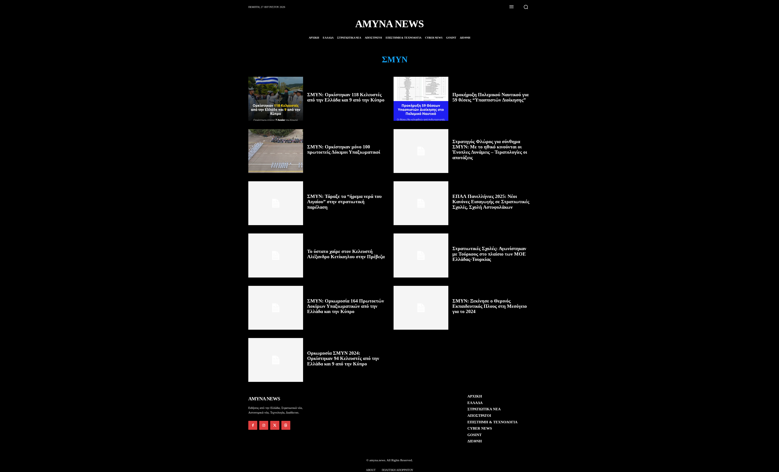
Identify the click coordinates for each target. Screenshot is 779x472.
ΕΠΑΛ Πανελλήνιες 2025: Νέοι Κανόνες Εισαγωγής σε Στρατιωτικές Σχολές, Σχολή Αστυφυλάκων (490, 202)
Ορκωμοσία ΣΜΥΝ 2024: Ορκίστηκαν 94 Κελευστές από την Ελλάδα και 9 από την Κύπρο (343, 358)
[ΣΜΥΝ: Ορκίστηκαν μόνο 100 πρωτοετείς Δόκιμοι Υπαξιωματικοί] (275, 151)
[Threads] (285, 425)
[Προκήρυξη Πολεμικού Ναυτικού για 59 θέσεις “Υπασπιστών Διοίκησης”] (421, 99)
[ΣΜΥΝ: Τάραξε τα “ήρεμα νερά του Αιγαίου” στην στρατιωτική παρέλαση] (275, 203)
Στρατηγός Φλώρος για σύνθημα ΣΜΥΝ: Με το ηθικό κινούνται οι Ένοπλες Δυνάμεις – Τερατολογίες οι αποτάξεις (489, 149)
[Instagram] (263, 425)
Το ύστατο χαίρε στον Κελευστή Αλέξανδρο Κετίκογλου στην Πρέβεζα (346, 254)
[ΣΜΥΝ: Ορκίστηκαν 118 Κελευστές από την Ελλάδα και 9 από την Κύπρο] (275, 99)
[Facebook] (252, 425)
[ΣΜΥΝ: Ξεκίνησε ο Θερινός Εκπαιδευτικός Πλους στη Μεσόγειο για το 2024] (421, 308)
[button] (526, 7)
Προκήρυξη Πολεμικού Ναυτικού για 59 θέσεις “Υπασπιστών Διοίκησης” (490, 97)
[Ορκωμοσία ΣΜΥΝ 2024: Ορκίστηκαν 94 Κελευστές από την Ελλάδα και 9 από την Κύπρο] (275, 360)
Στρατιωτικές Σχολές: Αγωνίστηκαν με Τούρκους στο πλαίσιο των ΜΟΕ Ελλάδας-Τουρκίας (489, 254)
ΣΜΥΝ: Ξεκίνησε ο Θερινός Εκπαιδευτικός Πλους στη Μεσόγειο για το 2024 (489, 306)
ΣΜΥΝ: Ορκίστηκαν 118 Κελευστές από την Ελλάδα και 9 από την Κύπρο (345, 97)
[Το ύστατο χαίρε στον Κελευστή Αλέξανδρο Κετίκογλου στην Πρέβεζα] (275, 255)
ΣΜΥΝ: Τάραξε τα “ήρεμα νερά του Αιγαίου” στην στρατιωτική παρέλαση (344, 202)
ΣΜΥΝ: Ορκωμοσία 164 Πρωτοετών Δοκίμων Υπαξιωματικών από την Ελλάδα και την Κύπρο (345, 306)
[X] (274, 425)
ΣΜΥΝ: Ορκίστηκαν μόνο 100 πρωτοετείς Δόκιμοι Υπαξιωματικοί (343, 149)
